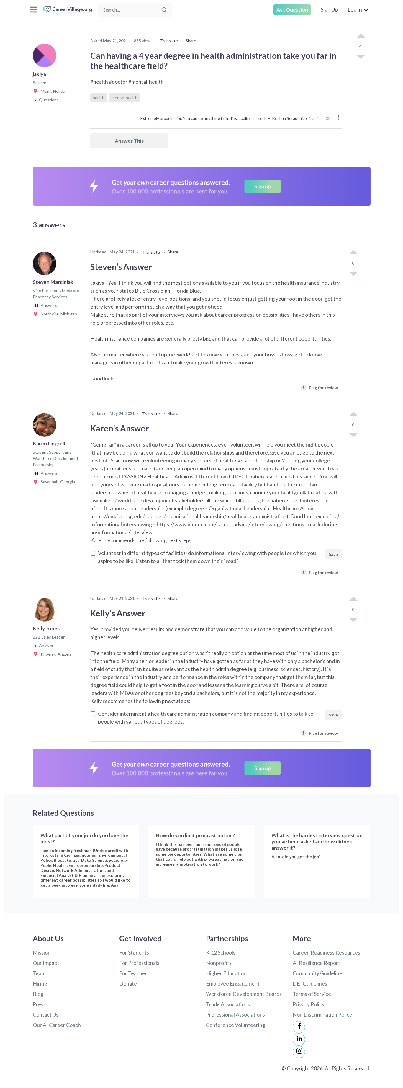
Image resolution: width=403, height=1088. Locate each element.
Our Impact (46, 963)
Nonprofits (219, 963)
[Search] (164, 9)
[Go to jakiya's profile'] (46, 57)
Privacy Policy (309, 1004)
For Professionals (139, 963)
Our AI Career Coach (57, 1025)
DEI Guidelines (310, 983)
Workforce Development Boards (244, 994)
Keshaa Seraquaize (289, 118)
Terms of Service (312, 994)
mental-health (124, 97)
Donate (128, 983)
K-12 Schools (220, 952)
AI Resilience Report (316, 963)
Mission (42, 952)
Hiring (40, 983)
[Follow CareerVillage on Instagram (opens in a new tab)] (299, 1052)
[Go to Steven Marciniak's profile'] (46, 265)
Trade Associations (228, 1004)
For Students (134, 952)
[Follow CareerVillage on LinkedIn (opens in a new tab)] (299, 1039)
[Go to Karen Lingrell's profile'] (46, 426)
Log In (355, 9)
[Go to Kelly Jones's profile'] (46, 611)
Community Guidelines (319, 973)
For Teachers (134, 973)
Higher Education (226, 973)
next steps (179, 540)
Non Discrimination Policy (322, 1014)
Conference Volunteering (235, 1025)
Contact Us (45, 1014)
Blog (38, 994)
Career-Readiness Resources (326, 952)
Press (39, 1004)
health (98, 97)
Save (333, 554)
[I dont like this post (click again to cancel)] (360, 56)
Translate (169, 40)
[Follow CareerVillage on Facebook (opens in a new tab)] (299, 1027)
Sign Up (329, 9)
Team (39, 973)
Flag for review (320, 387)
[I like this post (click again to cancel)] (360, 36)
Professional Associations (235, 1014)
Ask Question (292, 9)
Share (191, 40)
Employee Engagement (233, 983)
